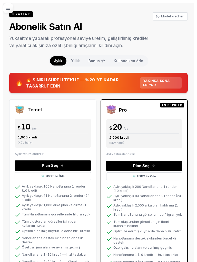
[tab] (58, 61)
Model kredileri (172, 16)
